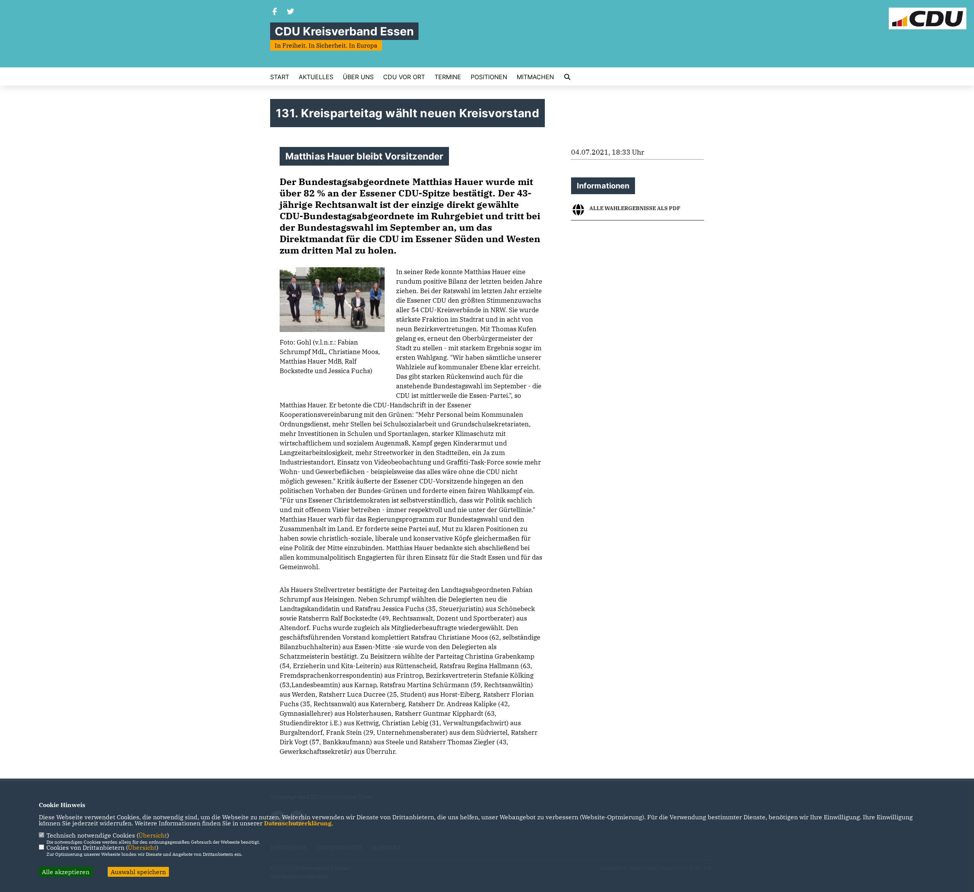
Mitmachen (535, 77)
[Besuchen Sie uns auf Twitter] (290, 12)
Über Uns (358, 77)
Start (279, 77)
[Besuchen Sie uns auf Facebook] (274, 12)
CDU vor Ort (404, 77)
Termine (447, 77)
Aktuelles (316, 77)
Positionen (489, 77)
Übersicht (152, 835)
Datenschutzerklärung (297, 823)
